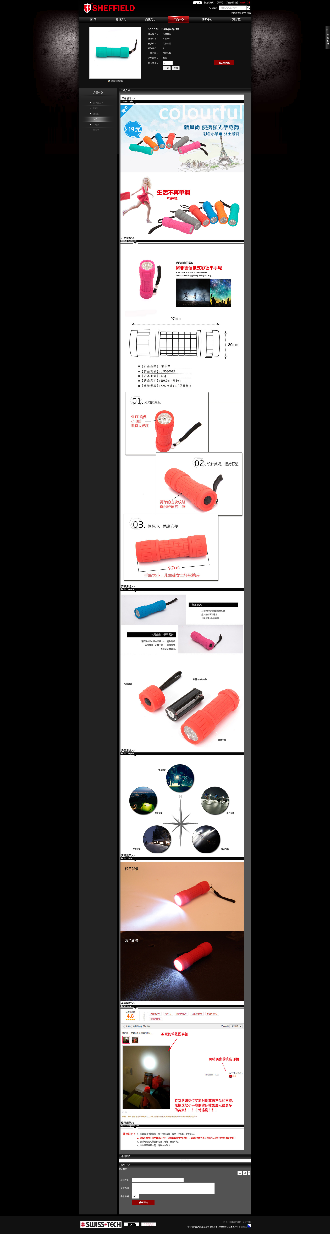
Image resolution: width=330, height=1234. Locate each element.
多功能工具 (98, 103)
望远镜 (96, 130)
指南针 (96, 108)
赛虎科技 (243, 1227)
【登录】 (220, 2)
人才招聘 (247, 1222)
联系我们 (227, 1222)
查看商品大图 (116, 81)
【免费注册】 (209, 2)
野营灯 (96, 114)
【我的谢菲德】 (232, 2)
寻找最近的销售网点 (241, 12)
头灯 (95, 119)
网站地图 (237, 1222)
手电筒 (96, 125)
